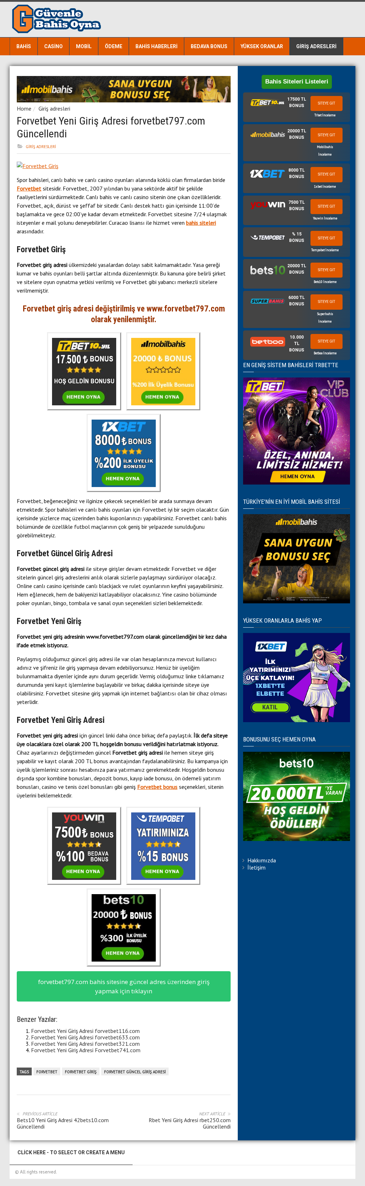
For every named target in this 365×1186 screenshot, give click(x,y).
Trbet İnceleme (324, 115)
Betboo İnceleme (325, 353)
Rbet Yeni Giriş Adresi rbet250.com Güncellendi (190, 1123)
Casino (53, 46)
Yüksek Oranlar (262, 46)
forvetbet (46, 1071)
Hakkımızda (261, 860)
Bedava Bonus (209, 46)
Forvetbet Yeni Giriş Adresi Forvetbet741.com (85, 1050)
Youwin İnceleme (325, 218)
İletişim (256, 867)
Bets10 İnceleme (325, 282)
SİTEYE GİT (326, 103)
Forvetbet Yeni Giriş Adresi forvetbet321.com (85, 1043)
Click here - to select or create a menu (71, 1152)
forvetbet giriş (81, 1071)
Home (24, 108)
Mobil (84, 46)
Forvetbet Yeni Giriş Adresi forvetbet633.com (85, 1037)
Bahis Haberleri (156, 46)
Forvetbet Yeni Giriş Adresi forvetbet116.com (85, 1030)
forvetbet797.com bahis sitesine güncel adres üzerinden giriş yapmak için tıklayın (124, 986)
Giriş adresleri (316, 46)
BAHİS (23, 46)
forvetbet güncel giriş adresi (135, 1071)
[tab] (296, 107)
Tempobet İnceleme (325, 250)
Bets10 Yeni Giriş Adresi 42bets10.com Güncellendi (63, 1123)
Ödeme (113, 46)
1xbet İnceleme (325, 186)
